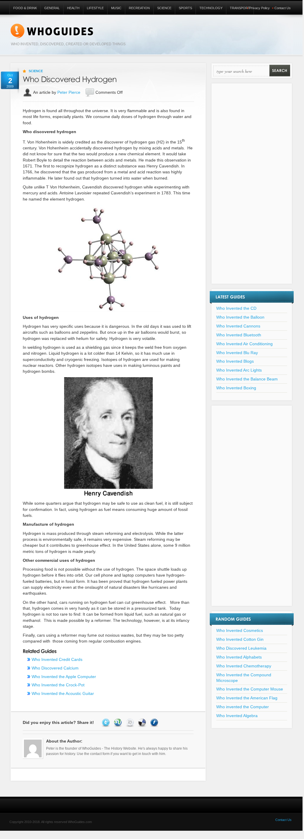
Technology (210, 8)
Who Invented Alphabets (239, 657)
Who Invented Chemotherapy (243, 666)
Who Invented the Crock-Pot (58, 685)
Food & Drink (25, 8)
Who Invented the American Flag (246, 698)
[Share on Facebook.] (154, 722)
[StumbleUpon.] (118, 722)
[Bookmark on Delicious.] (142, 722)
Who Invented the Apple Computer (64, 676)
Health (73, 8)
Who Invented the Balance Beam (247, 379)
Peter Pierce (68, 92)
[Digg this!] (130, 722)
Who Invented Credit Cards (57, 659)
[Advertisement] (251, 187)
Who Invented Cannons (238, 326)
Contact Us (282, 8)
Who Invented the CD (236, 308)
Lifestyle (95, 8)
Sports (185, 8)
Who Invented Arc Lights (239, 370)
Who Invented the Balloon (240, 317)
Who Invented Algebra (237, 715)
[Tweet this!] (106, 722)
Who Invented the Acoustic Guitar (63, 693)
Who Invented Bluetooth (238, 335)
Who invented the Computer (242, 706)
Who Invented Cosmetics (239, 630)
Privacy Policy (259, 8)
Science (164, 8)
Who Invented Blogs (235, 361)
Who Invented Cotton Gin (240, 639)
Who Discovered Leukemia (241, 648)
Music (116, 8)
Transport (240, 8)
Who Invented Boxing (236, 387)
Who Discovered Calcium (55, 668)
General (52, 8)
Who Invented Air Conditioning (244, 343)
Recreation (139, 8)
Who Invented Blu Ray (237, 352)
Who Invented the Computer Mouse (249, 689)
